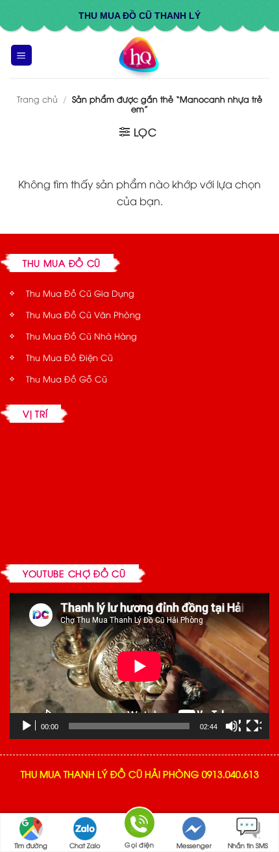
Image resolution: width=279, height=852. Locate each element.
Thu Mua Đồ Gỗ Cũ (66, 378)
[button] (21, 55)
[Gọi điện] (139, 825)
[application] (139, 666)
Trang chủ (37, 99)
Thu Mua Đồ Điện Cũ (69, 357)
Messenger (194, 845)
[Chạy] (28, 726)
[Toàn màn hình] (253, 726)
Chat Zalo (85, 845)
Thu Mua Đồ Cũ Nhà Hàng (81, 336)
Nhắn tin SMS (248, 845)
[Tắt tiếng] (233, 726)
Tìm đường (30, 845)
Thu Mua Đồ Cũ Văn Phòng (83, 314)
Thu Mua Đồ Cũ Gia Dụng (80, 293)
